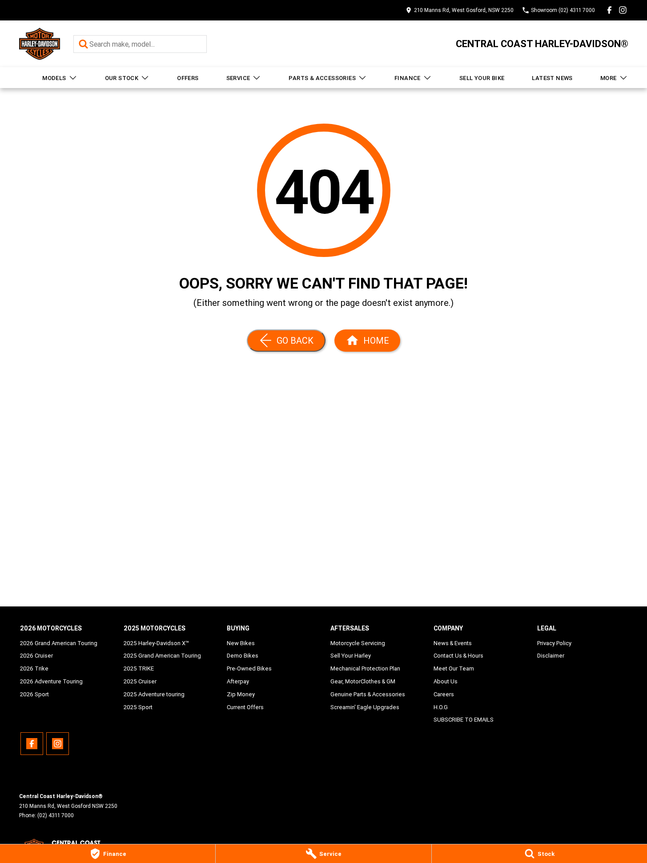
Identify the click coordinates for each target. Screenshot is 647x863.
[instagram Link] (622, 10)
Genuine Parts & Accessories (367, 694)
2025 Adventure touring (154, 694)
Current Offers (245, 707)
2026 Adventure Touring (51, 681)
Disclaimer (550, 655)
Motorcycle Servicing (357, 643)
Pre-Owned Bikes (249, 668)
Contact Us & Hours (458, 655)
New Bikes (241, 643)
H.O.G (441, 707)
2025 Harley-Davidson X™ (156, 643)
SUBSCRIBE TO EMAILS (464, 719)
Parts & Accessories (322, 78)
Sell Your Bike (482, 78)
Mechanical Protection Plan (365, 668)
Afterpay (238, 681)
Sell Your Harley (350, 655)
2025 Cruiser (140, 681)
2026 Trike (34, 668)
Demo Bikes (242, 655)
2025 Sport (138, 707)
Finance (407, 78)
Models (54, 78)
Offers (187, 78)
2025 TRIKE (139, 668)
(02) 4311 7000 (55, 815)
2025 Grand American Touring (162, 655)
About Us (446, 681)
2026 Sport (34, 694)
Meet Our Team (454, 668)
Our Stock (122, 78)
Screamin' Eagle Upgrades (364, 707)
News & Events (453, 643)
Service (238, 78)
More (608, 78)
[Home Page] (39, 43)
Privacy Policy (554, 643)
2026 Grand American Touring (58, 643)
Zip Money (241, 694)
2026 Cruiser (36, 655)
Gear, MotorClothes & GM (362, 681)
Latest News (552, 78)
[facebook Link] (609, 10)
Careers (444, 694)
